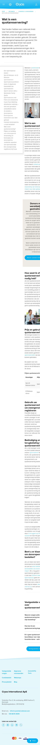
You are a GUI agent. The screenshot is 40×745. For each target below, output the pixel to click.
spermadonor (34, 452)
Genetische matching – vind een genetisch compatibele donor (11, 106)
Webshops (17, 678)
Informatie (12, 11)
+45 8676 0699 (14, 714)
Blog (15, 682)
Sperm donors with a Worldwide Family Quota (10, 93)
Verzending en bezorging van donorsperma (8, 138)
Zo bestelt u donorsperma (26, 11)
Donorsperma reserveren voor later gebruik (10, 118)
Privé (3, 11)
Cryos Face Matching (10, 102)
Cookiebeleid (6, 678)
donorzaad (35, 68)
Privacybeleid (6, 682)
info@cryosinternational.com (20, 711)
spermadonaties (30, 355)
